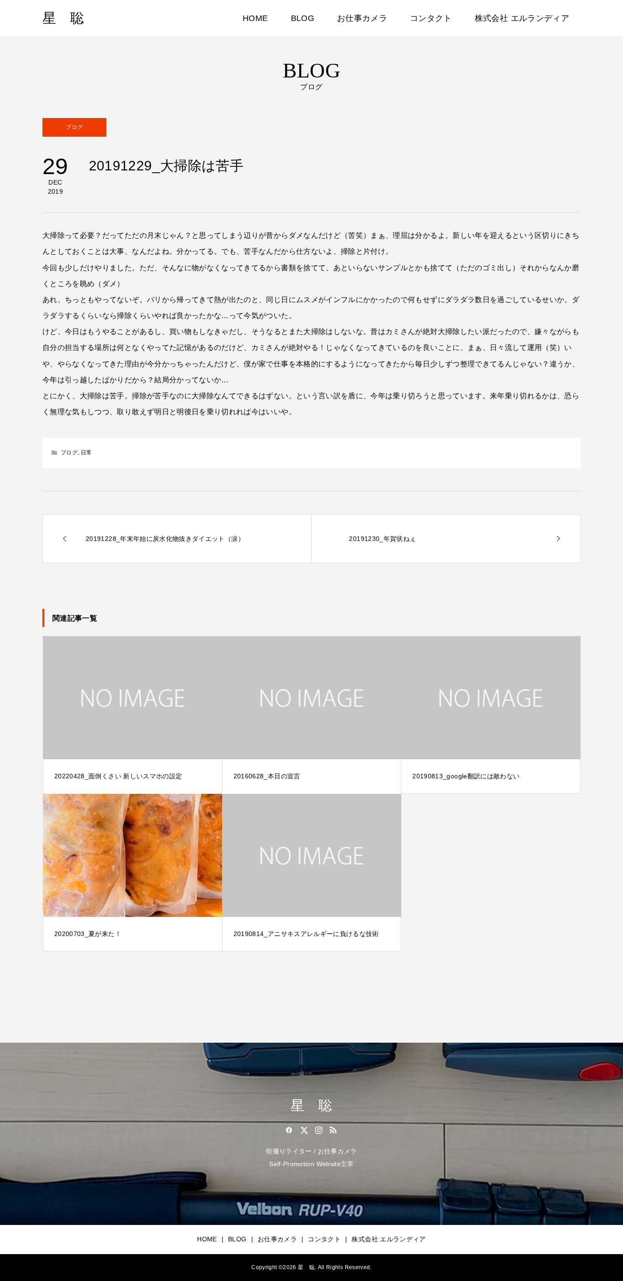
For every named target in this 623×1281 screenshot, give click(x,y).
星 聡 (63, 18)
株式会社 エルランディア (522, 18)
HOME (255, 18)
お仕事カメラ (362, 18)
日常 (86, 452)
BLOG (302, 18)
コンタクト (431, 18)
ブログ (74, 127)
